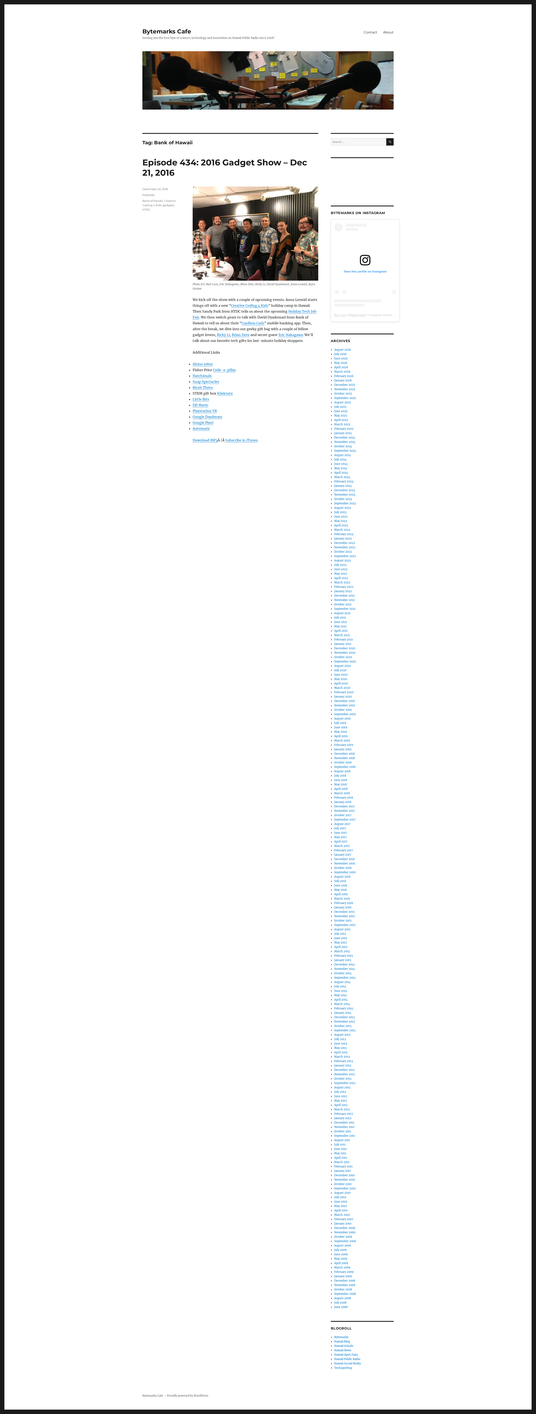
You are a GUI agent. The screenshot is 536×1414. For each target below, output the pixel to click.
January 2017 (342, 855)
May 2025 (340, 415)
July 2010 (340, 1197)
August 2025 (342, 402)
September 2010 (345, 1188)
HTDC (146, 209)
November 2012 (344, 1074)
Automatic (201, 428)
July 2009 (340, 1250)
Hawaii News (342, 1350)
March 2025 (342, 424)
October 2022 (343, 552)
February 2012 (343, 1114)
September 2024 (345, 451)
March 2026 (342, 371)
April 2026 (341, 367)
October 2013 (342, 1026)
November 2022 (344, 547)
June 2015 (340, 938)
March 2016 (342, 898)
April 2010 (341, 1210)
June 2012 (340, 1096)
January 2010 (342, 1223)
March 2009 (342, 1267)
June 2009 (341, 1254)
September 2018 (345, 767)
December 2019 (344, 701)
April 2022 (341, 578)
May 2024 (340, 468)
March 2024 (342, 477)
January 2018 (342, 802)
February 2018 (343, 797)
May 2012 (340, 1100)
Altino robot (203, 364)
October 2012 (343, 1078)
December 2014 (344, 964)
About (388, 32)
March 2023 (342, 530)
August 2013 (342, 1035)
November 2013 (344, 1021)
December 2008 (344, 1280)
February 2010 (343, 1219)
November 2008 (344, 1285)
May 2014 (340, 995)
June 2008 (341, 1307)
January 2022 (343, 591)
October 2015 (343, 920)
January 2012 (342, 1118)
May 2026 (340, 363)
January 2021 (342, 644)
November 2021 (344, 600)
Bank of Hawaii (152, 200)
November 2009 (345, 1232)
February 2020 (343, 692)
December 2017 (344, 806)
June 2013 (340, 1043)
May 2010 (340, 1206)
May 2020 (340, 679)
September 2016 (345, 872)
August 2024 (342, 455)
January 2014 (342, 1013)
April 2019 (341, 736)
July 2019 (340, 723)
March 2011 (341, 1162)
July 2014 (340, 986)
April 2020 (341, 683)
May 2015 (340, 942)
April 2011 (340, 1158)
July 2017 (340, 828)
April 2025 (341, 420)
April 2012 (341, 1105)
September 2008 (345, 1294)
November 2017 (344, 811)
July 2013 (340, 1039)
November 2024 (344, 442)
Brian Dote (241, 335)
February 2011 (343, 1166)
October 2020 (343, 657)
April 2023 (341, 525)
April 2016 (341, 894)
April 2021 (341, 631)
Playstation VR (205, 411)
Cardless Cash (253, 323)
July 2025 (340, 407)
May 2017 (340, 837)
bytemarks (358, 315)
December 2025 (344, 385)
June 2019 (340, 727)
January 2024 (343, 486)
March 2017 (342, 846)
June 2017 (340, 833)
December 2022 (344, 543)
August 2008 (342, 1298)
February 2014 (343, 1008)
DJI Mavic (200, 405)
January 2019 (343, 749)
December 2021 (344, 595)
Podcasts (148, 195)
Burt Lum (340, 315)
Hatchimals (202, 376)
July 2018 (340, 775)
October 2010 (343, 1184)
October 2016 (343, 868)
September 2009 (345, 1241)
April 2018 (341, 789)
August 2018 (342, 771)
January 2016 (343, 907)
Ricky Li (223, 335)
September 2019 (345, 714)
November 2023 (344, 494)
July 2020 (340, 670)
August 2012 (342, 1087)
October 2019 (343, 710)
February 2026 (344, 376)
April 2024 (341, 472)
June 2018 (340, 780)
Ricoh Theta (203, 387)
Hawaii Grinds (343, 1346)
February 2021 (343, 639)
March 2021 (342, 635)
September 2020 (345, 661)
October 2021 (343, 604)
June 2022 (341, 569)
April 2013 (340, 1052)
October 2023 (343, 499)
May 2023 (340, 521)
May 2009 (340, 1259)
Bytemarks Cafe (166, 31)
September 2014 (345, 977)
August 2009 (342, 1245)
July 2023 (340, 512)
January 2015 (342, 960)
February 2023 (343, 534)
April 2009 (341, 1263)
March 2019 (342, 740)
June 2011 (340, 1149)
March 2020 (342, 688)
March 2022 (342, 582)
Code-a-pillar (224, 370)
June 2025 (341, 411)
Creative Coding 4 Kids (249, 305)
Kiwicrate (225, 393)
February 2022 (343, 587)
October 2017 (343, 815)
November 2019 (344, 705)
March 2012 (342, 1109)
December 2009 (344, 1228)
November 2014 (344, 969)
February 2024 (343, 481)
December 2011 (344, 1122)
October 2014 (343, 973)
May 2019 (340, 732)
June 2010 (340, 1201)
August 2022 (342, 560)
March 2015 (342, 951)
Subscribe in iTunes (241, 440)
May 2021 (340, 626)
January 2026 (343, 380)
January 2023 (343, 538)
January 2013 (342, 1065)
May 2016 (340, 890)
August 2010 (342, 1193)
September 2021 (345, 609)
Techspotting (343, 1368)
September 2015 (345, 925)
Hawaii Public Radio (347, 1359)
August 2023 (342, 508)
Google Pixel (203, 423)
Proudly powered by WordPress (187, 1395)
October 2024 (343, 446)
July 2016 (340, 881)
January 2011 (342, 1171)
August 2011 (342, 1140)
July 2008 (340, 1302)
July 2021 (340, 617)
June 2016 (340, 885)
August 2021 (342, 613)
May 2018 (340, 784)
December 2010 (344, 1175)
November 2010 (344, 1179)
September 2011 (344, 1136)
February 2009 (344, 1272)
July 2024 (340, 459)
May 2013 (340, 1048)
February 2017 (343, 850)
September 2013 (344, 1030)
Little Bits (201, 399)
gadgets (168, 205)
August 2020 (342, 666)
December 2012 (344, 1070)
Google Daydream (207, 417)
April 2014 (341, 999)
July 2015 (340, 934)
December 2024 (344, 437)
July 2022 (340, 565)
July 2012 (340, 1092)
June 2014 (340, 991)
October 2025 (343, 393)
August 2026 (342, 350)
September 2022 (345, 556)
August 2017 (342, 824)
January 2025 (343, 433)
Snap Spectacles (206, 382)
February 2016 (343, 903)
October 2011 (342, 1131)
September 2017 (345, 819)
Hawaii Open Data (346, 1354)
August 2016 (342, 876)
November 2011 (344, 1127)
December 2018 (344, 754)
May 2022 (340, 573)
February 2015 (343, 956)
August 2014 (342, 982)
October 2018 (343, 762)
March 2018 (342, 793)
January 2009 (343, 1276)
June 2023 (340, 516)
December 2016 (344, 859)
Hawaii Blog (342, 1341)
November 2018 (344, 758)
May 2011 (340, 1153)
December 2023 (344, 490)
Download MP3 (205, 440)
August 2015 (342, 929)
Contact (370, 32)
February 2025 (343, 429)
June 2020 (341, 674)
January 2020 (343, 696)
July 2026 (340, 354)
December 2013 (344, 1017)
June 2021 (340, 622)
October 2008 (343, 1289)
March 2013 (342, 1057)
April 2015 (341, 947)
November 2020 (344, 653)
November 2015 (344, 916)
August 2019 (342, 718)
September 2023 (345, 503)
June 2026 (341, 358)
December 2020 (344, 648)
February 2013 (343, 1061)
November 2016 (344, 863)
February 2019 (343, 745)
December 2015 (344, 912)
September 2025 (345, 398)
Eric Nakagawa (290, 335)
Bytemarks (341, 1337)
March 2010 (342, 1215)
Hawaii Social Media (347, 1363)
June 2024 (341, 464)
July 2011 (340, 1144)
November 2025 (344, 389)
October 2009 (343, 1237)
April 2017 (341, 841)
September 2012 (345, 1083)
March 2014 (342, 1004)
